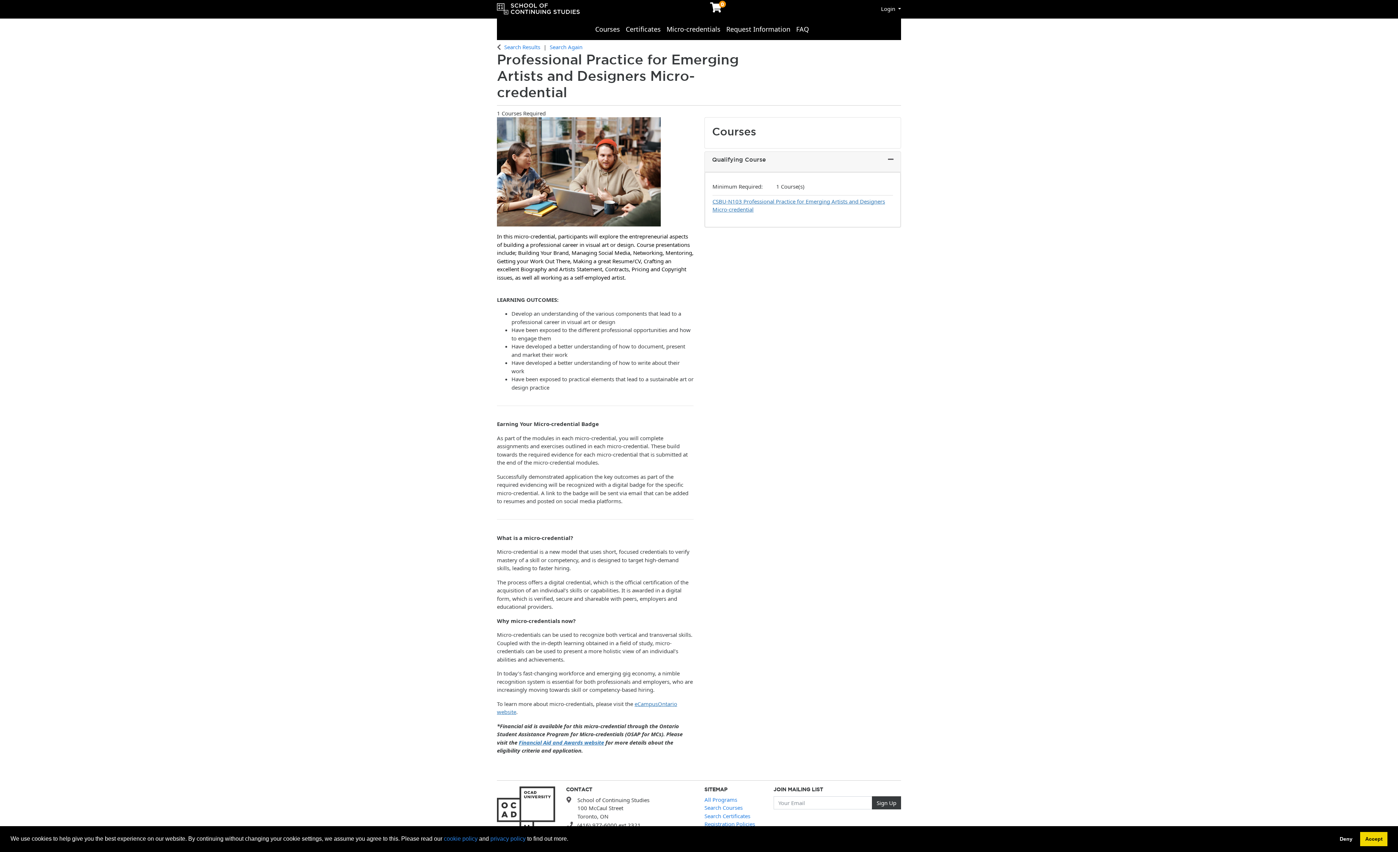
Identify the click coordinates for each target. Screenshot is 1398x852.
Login (889, 8)
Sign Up (886, 802)
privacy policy (508, 839)
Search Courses (723, 807)
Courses (607, 29)
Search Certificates (727, 816)
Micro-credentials (693, 29)
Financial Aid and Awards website (561, 742)
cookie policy (461, 839)
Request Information (758, 29)
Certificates (643, 29)
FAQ (802, 29)
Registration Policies (729, 824)
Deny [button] (1346, 839)
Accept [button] (1374, 839)
